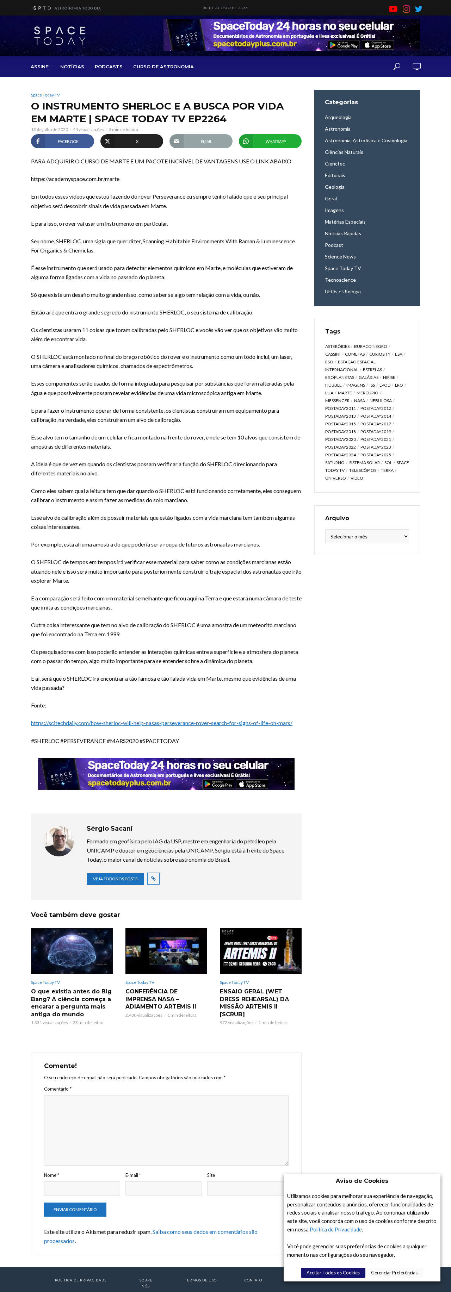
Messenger (337, 400)
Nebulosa (381, 400)
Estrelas (372, 369)
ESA (398, 354)
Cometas (355, 354)
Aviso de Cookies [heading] (362, 1181)
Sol (388, 462)
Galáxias (368, 377)
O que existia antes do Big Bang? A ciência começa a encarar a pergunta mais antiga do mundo (71, 1003)
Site (211, 1175)
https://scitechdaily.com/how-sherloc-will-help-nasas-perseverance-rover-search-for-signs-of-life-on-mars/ (161, 722)
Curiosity (379, 354)
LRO (399, 385)
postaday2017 (375, 423)
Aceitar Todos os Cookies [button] (333, 1272)
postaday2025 (375, 454)
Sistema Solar (364, 462)
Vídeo (357, 478)
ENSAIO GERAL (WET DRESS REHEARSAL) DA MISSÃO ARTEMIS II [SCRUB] (254, 1003)
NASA (359, 400)
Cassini (332, 354)
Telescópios (362, 470)
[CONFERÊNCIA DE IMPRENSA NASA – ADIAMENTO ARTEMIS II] (166, 951)
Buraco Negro (370, 346)
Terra (387, 470)
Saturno (335, 462)
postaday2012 (375, 408)
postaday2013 (340, 416)
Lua (329, 392)
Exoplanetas (339, 377)
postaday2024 (340, 454)
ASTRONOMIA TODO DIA (78, 8)
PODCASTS (109, 66)
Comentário (58, 1089)
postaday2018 (340, 431)
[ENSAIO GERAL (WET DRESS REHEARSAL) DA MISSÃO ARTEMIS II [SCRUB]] (261, 951)
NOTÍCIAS (72, 66)
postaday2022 (340, 447)
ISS (372, 385)
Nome (51, 1175)
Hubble (333, 385)
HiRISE (389, 377)
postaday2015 (340, 423)
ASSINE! (40, 66)
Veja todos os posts (115, 878)
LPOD (384, 385)
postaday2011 (340, 408)
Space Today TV (45, 95)
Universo (335, 478)
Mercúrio (367, 392)
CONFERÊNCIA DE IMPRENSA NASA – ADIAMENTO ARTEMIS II (160, 999)
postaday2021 (375, 439)
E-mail (133, 1175)
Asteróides (337, 346)
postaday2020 (340, 439)
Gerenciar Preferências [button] (394, 1272)
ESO (329, 361)
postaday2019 (375, 431)
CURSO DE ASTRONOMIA (163, 66)
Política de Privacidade (336, 1229)
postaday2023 (375, 447)
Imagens (355, 385)
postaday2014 (375, 416)
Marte (345, 392)
